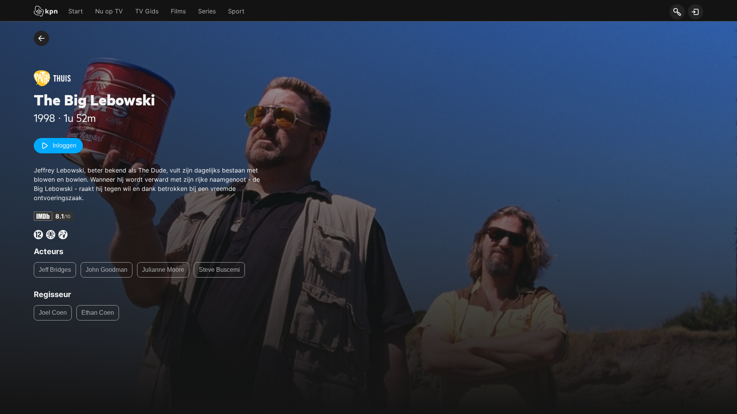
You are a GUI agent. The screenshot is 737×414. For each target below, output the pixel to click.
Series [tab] (207, 11)
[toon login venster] (695, 12)
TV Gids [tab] (147, 11)
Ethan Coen (97, 312)
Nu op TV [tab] (109, 11)
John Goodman (106, 269)
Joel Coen (53, 312)
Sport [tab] (236, 11)
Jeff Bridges (55, 269)
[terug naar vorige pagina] (41, 38)
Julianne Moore (163, 269)
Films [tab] (178, 11)
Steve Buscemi (219, 269)
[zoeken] (676, 12)
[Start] (45, 12)
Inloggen (64, 145)
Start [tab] (75, 11)
